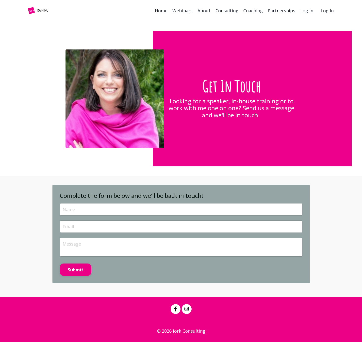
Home (161, 11)
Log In (306, 11)
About (204, 11)
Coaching (253, 11)
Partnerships (281, 11)
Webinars (182, 11)
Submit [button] (76, 270)
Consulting (226, 11)
